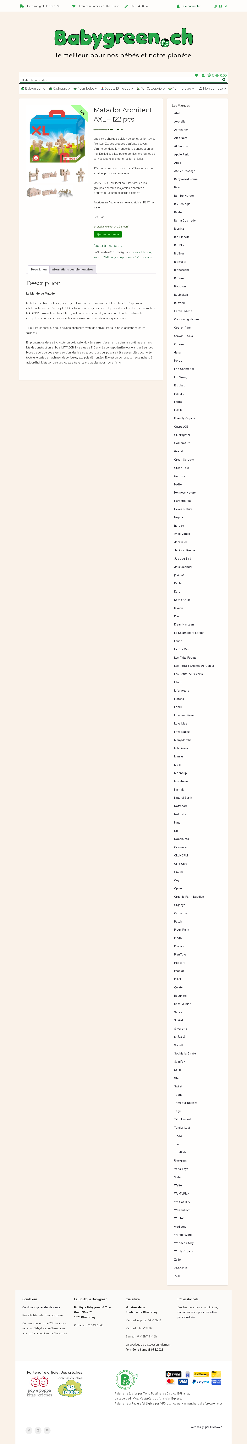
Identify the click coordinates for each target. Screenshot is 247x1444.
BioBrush (180, 253)
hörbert (179, 525)
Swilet (178, 1086)
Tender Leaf (182, 1127)
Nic (176, 831)
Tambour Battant (185, 1103)
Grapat (179, 451)
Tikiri (177, 1144)
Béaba (178, 212)
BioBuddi (180, 262)
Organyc (179, 905)
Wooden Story (184, 1243)
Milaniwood (182, 748)
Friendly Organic (185, 418)
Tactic (178, 1094)
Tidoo (178, 1136)
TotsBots (180, 1152)
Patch (178, 921)
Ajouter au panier (107, 234)
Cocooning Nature (186, 319)
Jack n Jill (181, 542)
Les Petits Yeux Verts (188, 674)
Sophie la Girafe (185, 1053)
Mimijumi (180, 756)
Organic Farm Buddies (189, 896)
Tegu (177, 1111)
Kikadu (178, 608)
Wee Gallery (182, 1202)
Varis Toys (181, 1169)
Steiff (178, 1078)
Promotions (144, 257)
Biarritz (179, 228)
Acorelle (180, 121)
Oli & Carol (181, 864)
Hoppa (178, 517)
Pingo (178, 938)
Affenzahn (181, 130)
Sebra (178, 1012)
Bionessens (182, 270)
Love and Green (184, 715)
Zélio (177, 1259)
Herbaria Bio (182, 501)
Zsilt (177, 1276)
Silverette (180, 1028)
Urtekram (180, 1160)
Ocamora (180, 847)
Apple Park (181, 154)
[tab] (39, 269)
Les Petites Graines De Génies (194, 665)
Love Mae (180, 723)
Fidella (178, 410)
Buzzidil (179, 303)
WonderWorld (183, 1235)
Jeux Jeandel (183, 567)
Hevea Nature (183, 509)
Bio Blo (179, 245)
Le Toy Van (181, 649)
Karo (177, 591)
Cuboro (179, 344)
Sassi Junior (182, 1004)
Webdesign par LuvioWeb (206, 1427)
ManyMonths (183, 740)
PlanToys (180, 954)
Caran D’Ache (183, 311)
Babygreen (123, 44)
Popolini (179, 963)
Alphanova (181, 146)
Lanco (178, 641)
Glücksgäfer (182, 435)
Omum (178, 872)
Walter (178, 1185)
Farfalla (179, 393)
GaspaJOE (181, 426)
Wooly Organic (184, 1251)
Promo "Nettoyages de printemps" (115, 257)
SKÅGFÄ (179, 1037)
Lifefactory (181, 690)
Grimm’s (179, 476)
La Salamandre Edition (189, 633)
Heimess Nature (185, 492)
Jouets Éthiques (141, 252)
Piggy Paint (181, 929)
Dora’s (178, 360)
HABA (178, 484)
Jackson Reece (184, 550)
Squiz (178, 1070)
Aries (177, 163)
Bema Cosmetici (185, 220)
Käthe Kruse (182, 600)
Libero (178, 682)
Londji (178, 707)
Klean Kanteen (184, 624)
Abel (177, 113)
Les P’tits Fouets (185, 657)
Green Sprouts (184, 459)
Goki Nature (182, 443)
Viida (177, 1177)
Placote (179, 946)
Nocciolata (181, 839)
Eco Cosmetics (184, 369)
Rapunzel (180, 995)
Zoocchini (181, 1268)
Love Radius (182, 732)
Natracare (181, 806)
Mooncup (180, 773)
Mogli (178, 764)
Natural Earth (183, 797)
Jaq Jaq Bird (182, 558)
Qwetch (179, 987)
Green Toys (182, 468)
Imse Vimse (182, 534)
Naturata (180, 814)
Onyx (177, 880)
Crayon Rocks (183, 336)
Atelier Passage (184, 171)
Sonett (179, 1045)
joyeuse (179, 575)
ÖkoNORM (181, 855)
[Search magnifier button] (224, 79)
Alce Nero (181, 138)
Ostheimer (181, 913)
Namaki (179, 789)
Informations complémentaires (72, 269)
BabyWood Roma (186, 179)
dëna (177, 352)
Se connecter (192, 6)
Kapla (178, 583)
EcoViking (180, 377)
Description (39, 269)
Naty (177, 822)
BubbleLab (181, 294)
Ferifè (178, 402)
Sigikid (178, 1020)
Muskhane (181, 781)
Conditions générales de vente (41, 1307)
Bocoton (180, 286)
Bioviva (179, 278)
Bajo (177, 187)
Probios (179, 971)
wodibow (180, 1226)
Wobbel (179, 1218)
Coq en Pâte (182, 327)
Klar (176, 616)
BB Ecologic (182, 204)
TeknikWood (182, 1119)
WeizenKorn (182, 1210)
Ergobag (179, 385)
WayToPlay (181, 1193)
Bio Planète (182, 237)
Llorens (179, 699)
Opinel (178, 888)
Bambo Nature (184, 195)
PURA (178, 979)
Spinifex (179, 1061)
